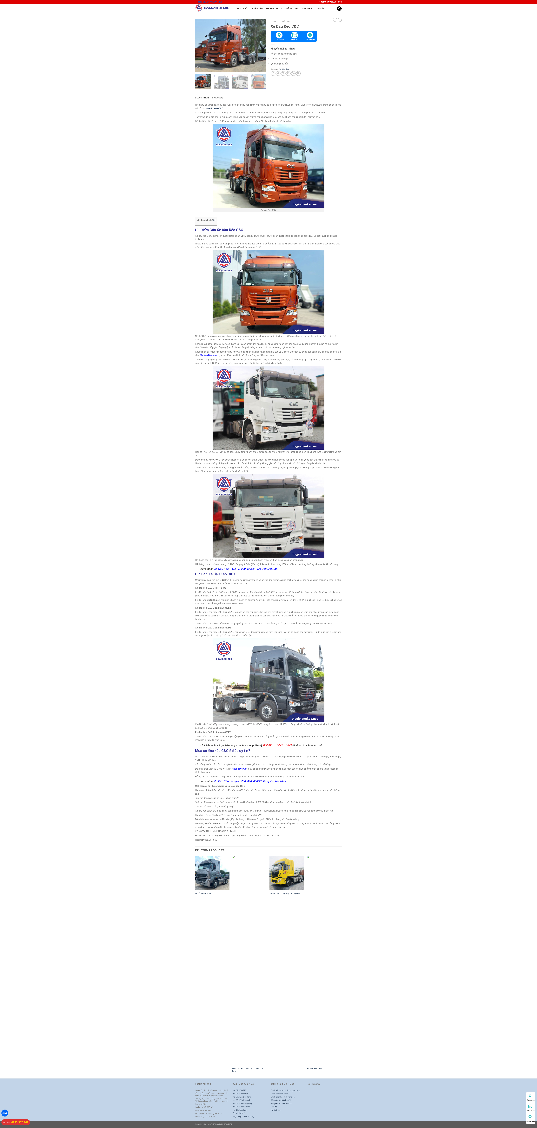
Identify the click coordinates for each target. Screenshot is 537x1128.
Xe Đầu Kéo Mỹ (239, 1090)
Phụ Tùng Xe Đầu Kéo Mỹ (243, 1117)
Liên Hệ (274, 1107)
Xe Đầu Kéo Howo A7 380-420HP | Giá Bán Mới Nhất (246, 568)
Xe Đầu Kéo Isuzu (240, 1094)
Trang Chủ (241, 8)
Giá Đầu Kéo (292, 8)
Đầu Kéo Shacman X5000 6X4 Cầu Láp (247, 1069)
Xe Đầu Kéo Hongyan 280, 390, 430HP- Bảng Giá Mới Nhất (250, 781)
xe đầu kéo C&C (214, 108)
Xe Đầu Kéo (256, 8)
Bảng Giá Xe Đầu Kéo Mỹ (281, 1100)
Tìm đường (280, 39)
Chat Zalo (295, 39)
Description (202, 98)
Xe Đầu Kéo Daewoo (241, 1107)
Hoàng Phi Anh (239, 769)
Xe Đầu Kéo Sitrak (203, 893)
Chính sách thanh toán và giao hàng (285, 1090)
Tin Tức (320, 8)
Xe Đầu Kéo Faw (240, 1110)
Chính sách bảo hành (279, 1094)
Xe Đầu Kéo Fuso (314, 1068)
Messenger (311, 39)
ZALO (5, 1113)
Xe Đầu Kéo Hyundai (241, 1100)
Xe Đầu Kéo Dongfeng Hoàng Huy (284, 893)
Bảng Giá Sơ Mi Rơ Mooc (281, 1103)
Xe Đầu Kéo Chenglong (242, 1103)
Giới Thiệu (307, 8)
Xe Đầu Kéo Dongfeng (242, 1097)
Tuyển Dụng (275, 1110)
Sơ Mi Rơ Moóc (239, 1113)
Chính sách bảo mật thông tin (283, 1097)
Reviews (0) (217, 98)
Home (273, 21)
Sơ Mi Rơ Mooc (274, 8)
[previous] (199, 45)
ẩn (214, 220)
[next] (261, 45)
